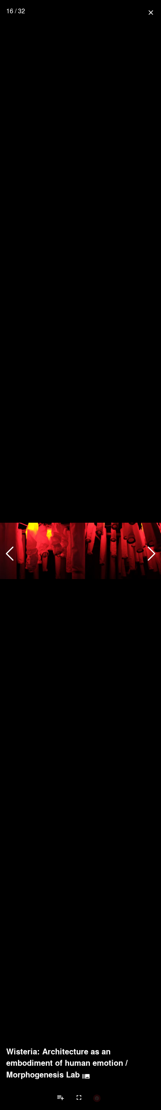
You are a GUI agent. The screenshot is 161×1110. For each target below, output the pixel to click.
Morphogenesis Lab (43, 1074)
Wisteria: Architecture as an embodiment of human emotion (64, 1056)
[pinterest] (97, 1097)
